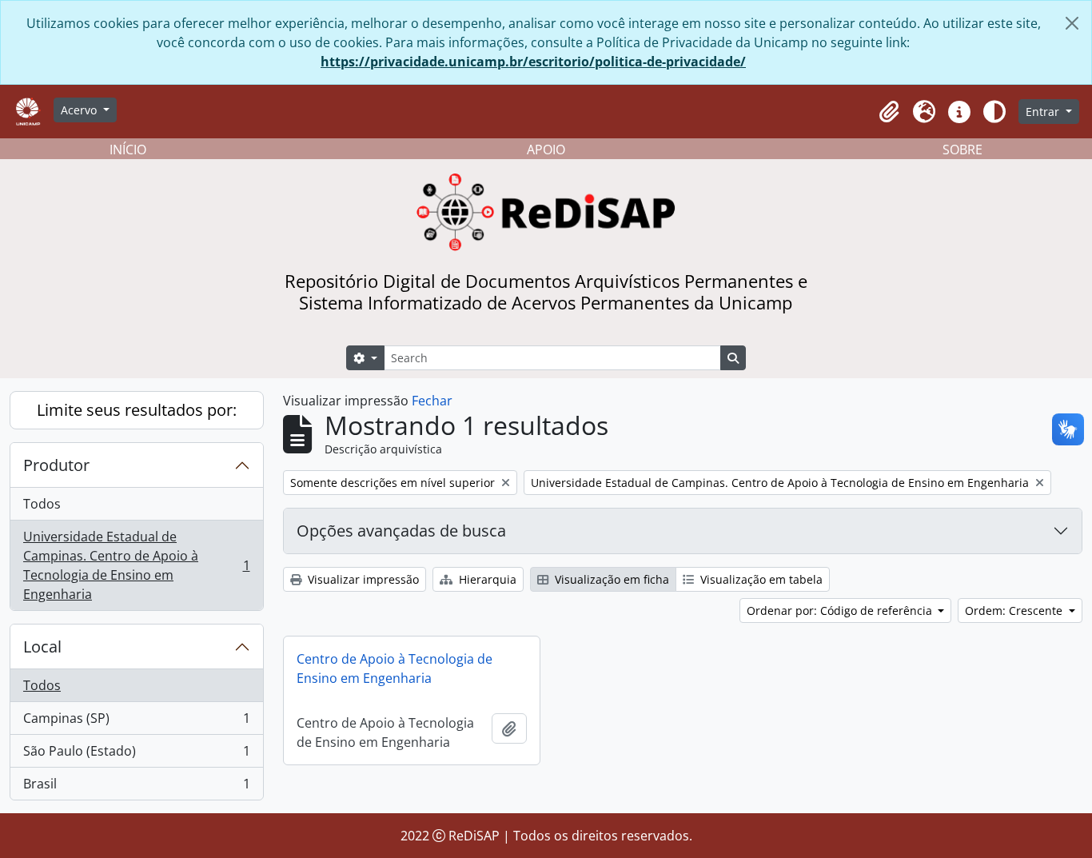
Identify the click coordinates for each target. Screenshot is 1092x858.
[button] (889, 112)
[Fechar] (1072, 23)
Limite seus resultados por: (137, 410)
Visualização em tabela (760, 579)
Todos (42, 504)
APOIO (546, 149)
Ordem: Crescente (1015, 610)
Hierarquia (486, 579)
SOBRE (962, 149)
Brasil (136, 787)
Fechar (432, 400)
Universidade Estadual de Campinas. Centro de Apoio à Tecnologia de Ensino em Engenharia (136, 565)
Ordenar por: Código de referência (841, 610)
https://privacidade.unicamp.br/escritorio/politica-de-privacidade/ (533, 61)
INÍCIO (128, 149)
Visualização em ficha (610, 579)
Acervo (80, 110)
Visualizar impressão (362, 579)
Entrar (1044, 111)
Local (42, 646)
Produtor (56, 465)
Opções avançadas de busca (401, 530)
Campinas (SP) (136, 722)
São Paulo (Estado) (136, 755)
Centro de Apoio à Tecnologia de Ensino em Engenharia (394, 668)
